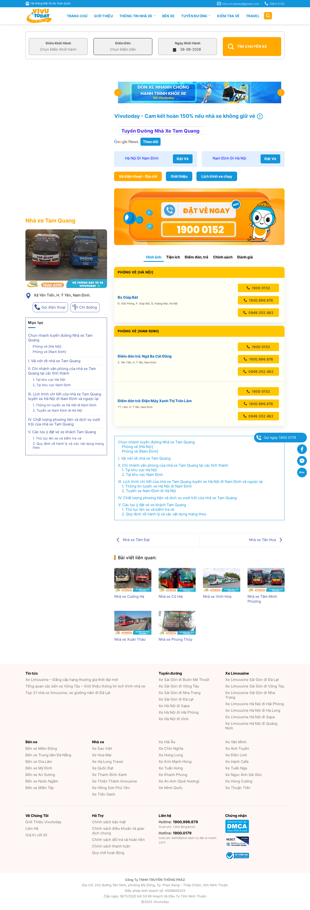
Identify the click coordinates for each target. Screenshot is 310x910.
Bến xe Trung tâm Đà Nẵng (48, 755)
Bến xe (168, 16)
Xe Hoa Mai (101, 755)
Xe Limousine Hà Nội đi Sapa (250, 717)
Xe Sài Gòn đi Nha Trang (180, 692)
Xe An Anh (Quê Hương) (179, 781)
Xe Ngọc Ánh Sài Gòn (243, 774)
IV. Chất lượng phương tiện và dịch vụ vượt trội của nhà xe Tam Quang (64, 421)
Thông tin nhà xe (135, 16)
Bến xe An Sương (40, 774)
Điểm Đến (123, 43)
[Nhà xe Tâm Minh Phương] (266, 580)
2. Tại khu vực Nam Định (52, 385)
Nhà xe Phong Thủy (175, 639)
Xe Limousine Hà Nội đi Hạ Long (252, 710)
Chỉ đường (88, 307)
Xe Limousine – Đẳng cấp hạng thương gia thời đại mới (71, 679)
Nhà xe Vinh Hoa (217, 596)
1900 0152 (260, 288)
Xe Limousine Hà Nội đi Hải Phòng (254, 704)
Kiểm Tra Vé (228, 16)
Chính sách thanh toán (111, 846)
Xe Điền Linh (236, 755)
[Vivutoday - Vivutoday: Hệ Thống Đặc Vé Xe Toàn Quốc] (41, 15)
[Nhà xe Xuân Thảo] (132, 623)
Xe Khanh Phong (173, 774)
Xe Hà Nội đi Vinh (174, 719)
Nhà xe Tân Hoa (263, 539)
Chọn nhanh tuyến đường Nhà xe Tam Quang (60, 337)
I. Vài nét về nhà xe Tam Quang (54, 361)
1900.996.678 (260, 300)
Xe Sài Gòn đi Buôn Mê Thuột (184, 679)
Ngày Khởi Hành (187, 43)
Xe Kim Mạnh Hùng (175, 761)
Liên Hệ (32, 828)
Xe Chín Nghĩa (171, 748)
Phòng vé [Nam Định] (49, 352)
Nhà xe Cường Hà (129, 596)
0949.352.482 (260, 313)
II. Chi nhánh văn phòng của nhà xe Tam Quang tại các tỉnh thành (62, 370)
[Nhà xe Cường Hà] (132, 580)
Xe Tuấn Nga (236, 768)
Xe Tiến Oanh (103, 794)
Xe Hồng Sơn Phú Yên (111, 787)
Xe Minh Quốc (171, 787)
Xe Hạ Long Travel (107, 761)
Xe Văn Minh (236, 742)
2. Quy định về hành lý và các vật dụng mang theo (68, 445)
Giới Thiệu (103, 16)
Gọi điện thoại (53, 307)
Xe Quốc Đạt (102, 768)
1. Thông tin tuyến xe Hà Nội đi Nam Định (64, 405)
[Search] (268, 16)
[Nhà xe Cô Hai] (177, 580)
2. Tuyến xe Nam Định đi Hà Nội (57, 410)
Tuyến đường (194, 16)
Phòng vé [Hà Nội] (47, 346)
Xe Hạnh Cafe (237, 761)
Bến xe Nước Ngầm (41, 781)
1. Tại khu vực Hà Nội (49, 380)
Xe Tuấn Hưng (171, 768)
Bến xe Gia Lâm (38, 761)
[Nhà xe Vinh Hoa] (221, 580)
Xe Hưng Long (171, 755)
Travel (253, 16)
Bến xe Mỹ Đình (38, 768)
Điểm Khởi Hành (58, 43)
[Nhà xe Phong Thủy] (177, 623)
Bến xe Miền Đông (41, 748)
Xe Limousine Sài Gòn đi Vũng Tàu (254, 686)
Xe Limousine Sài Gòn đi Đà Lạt (252, 679)
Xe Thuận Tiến (237, 787)
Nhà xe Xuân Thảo (130, 639)
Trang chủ (77, 16)
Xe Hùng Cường (238, 781)
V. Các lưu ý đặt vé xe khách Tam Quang (62, 432)
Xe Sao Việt (102, 748)
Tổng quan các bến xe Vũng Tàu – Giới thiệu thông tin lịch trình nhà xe (85, 686)
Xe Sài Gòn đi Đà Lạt (176, 699)
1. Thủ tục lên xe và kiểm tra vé (57, 438)
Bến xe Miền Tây (39, 787)
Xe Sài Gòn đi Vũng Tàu (179, 686)
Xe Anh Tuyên (237, 748)
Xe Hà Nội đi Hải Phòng (179, 712)
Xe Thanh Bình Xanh (109, 774)
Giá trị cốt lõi (36, 835)
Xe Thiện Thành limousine (114, 781)
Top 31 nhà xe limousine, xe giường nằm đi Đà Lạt (67, 692)
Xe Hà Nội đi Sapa (174, 705)
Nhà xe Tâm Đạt (136, 539)
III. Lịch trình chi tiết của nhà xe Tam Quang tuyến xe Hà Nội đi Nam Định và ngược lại (64, 396)
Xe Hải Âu (167, 742)
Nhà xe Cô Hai (171, 596)
